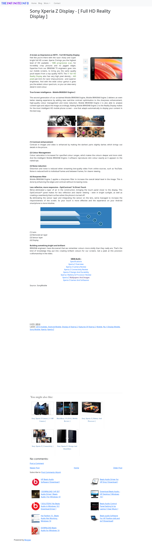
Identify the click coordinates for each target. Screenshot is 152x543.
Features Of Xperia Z (87, 327)
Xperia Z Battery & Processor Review (76, 275)
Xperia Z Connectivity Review (76, 269)
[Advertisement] (76, 36)
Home (33, 3)
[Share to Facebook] (37, 324)
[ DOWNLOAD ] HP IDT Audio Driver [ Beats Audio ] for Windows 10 (50, 494)
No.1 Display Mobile (111, 327)
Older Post (117, 468)
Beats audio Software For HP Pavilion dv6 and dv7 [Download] (110, 518)
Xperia (43, 329)
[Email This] (31, 324)
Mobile (99, 327)
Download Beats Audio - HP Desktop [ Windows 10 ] (110, 494)
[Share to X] (35, 324)
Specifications (76, 261)
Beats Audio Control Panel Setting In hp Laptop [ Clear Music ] (109, 506)
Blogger (27, 540)
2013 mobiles (41, 327)
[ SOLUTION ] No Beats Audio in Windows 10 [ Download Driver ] (50, 506)
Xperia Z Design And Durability (76, 272)
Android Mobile (54, 327)
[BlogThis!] (33, 324)
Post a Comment (37, 463)
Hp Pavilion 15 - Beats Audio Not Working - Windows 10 (50, 518)
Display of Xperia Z (70, 327)
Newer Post (35, 468)
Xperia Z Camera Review (76, 267)
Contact (57, 3)
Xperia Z (76, 277)
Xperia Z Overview (76, 264)
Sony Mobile (35, 329)
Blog (40, 3)
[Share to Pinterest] (39, 324)
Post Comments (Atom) (51, 472)
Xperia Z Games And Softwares (76, 280)
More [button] (46, 3)
